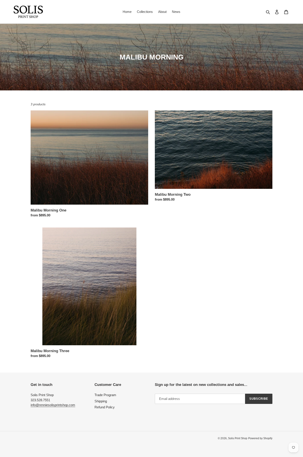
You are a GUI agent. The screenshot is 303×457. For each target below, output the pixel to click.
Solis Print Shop (237, 438)
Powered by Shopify (260, 438)
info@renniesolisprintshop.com (53, 405)
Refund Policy (104, 407)
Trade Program (105, 395)
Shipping (100, 401)
